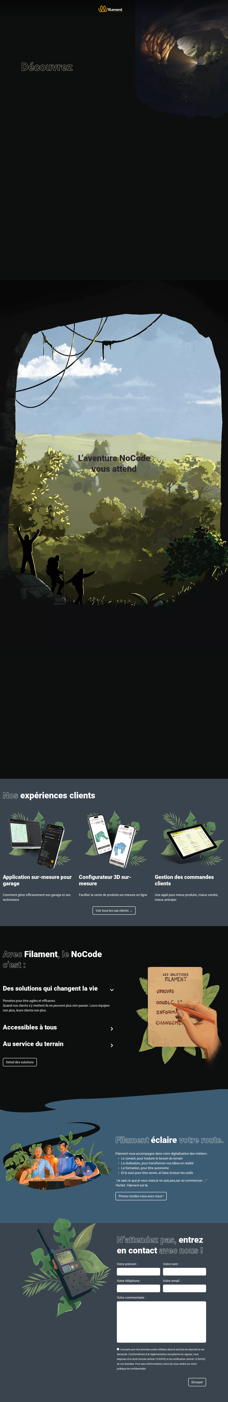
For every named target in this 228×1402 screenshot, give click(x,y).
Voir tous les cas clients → (114, 910)
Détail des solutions (20, 1062)
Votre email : (172, 1281)
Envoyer (197, 1382)
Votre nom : (171, 1264)
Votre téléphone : (129, 1281)
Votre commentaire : (131, 1297)
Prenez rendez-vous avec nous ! (141, 1196)
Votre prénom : (127, 1264)
